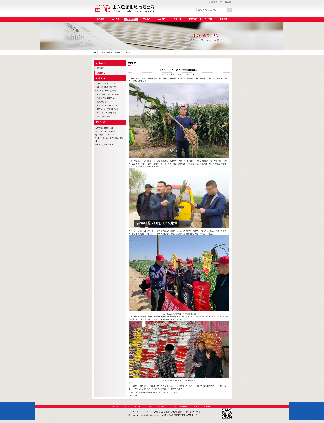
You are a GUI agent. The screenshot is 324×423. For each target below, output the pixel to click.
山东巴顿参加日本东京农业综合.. (108, 94)
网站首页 (100, 19)
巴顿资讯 (127, 52)
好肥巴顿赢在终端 (103, 116)
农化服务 (161, 406)
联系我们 (228, 2)
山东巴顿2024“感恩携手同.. (107, 113)
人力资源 (195, 406)
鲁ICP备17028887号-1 (162, 418)
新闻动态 (118, 52)
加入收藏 (210, 2)
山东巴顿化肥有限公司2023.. (107, 105)
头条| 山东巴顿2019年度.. (106, 98)
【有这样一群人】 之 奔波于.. (107, 83)
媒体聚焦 (101, 68)
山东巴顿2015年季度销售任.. (107, 91)
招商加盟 (184, 406)
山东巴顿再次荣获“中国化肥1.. (108, 109)
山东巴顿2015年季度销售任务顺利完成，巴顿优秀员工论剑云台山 (157, 392)
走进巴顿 (126, 406)
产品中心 (149, 406)
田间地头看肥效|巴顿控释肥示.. (108, 87)
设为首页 (219, 2)
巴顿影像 (172, 406)
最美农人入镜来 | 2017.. (105, 102)
